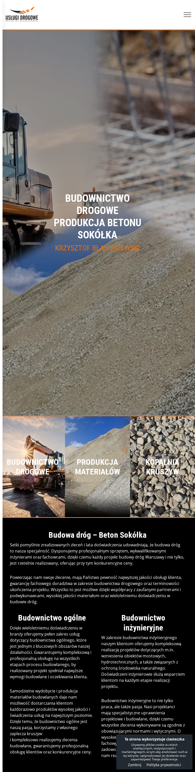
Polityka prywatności (164, 764)
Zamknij (134, 764)
